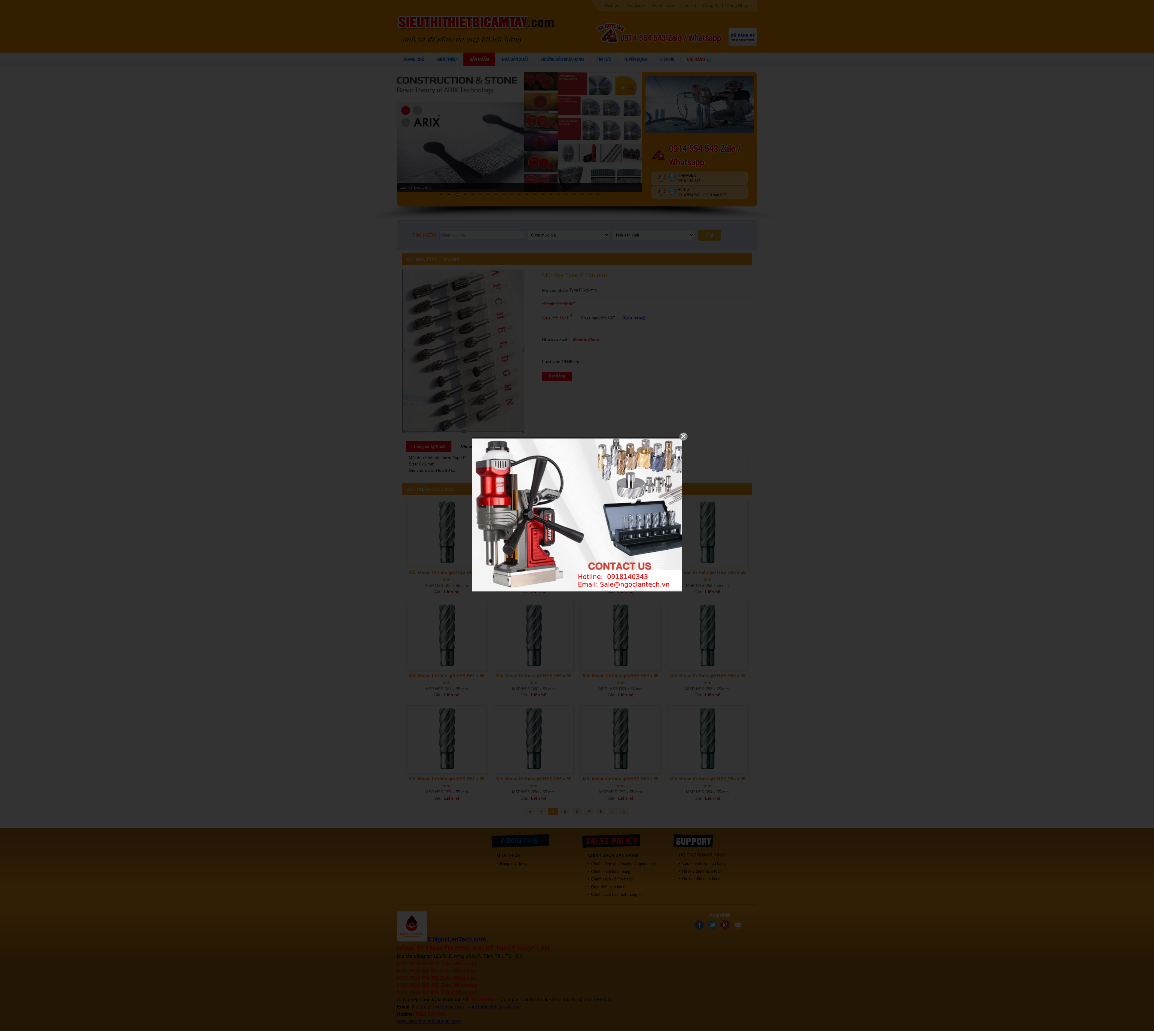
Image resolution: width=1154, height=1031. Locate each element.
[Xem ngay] (577, 591)
